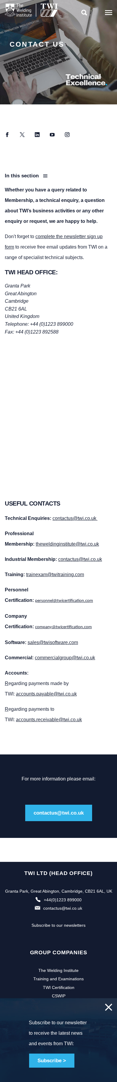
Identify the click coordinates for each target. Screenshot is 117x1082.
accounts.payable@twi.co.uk (46, 693)
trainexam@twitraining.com (55, 574)
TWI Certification (58, 987)
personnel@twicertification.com (64, 601)
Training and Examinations (58, 978)
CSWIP (58, 995)
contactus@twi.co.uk (75, 518)
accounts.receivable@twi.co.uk (49, 719)
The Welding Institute (58, 970)
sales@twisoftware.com (53, 642)
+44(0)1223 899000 (63, 899)
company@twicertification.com (63, 627)
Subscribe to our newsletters (59, 925)
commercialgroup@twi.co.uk (65, 657)
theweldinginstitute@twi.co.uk (67, 544)
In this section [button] (22, 176)
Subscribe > (52, 1060)
